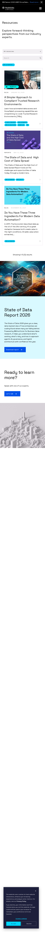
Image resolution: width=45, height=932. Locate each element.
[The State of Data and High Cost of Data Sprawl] (40, 179)
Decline (28, 924)
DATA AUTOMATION (7, 64)
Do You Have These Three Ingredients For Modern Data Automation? (22, 216)
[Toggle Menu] (40, 8)
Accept (13, 924)
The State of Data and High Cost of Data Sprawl (21, 159)
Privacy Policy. (21, 901)
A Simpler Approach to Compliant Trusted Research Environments (21, 101)
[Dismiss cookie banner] (35, 891)
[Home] (8, 8)
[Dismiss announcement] (41, 2)
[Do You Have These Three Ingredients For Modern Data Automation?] (40, 241)
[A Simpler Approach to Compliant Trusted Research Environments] (40, 123)
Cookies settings (21, 919)
